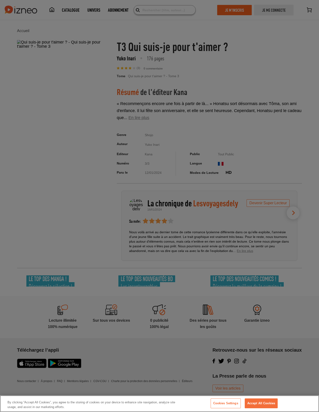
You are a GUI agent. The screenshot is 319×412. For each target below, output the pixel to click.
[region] (159, 403)
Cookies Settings (225, 403)
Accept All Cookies (261, 403)
